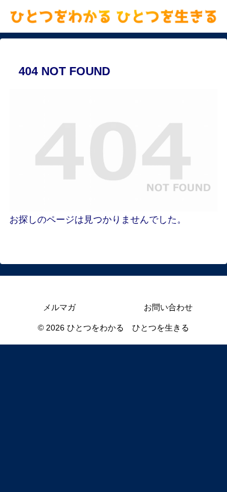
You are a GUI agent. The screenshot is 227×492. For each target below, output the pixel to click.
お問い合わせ (168, 307)
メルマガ (59, 307)
